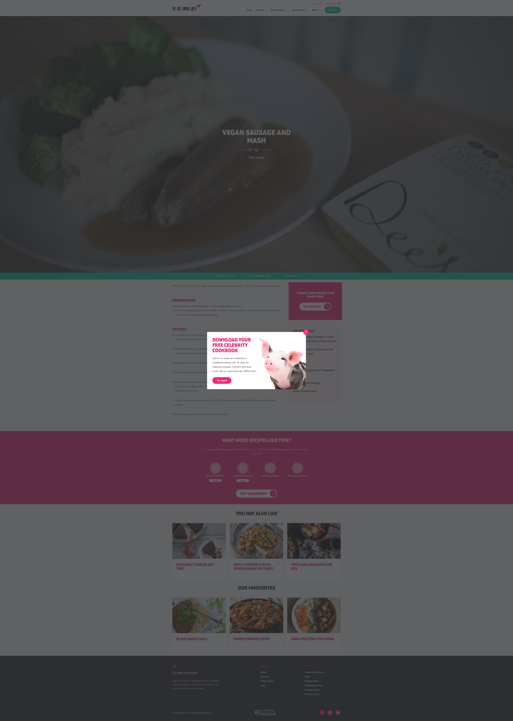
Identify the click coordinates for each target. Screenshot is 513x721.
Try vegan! (222, 380)
